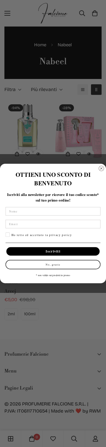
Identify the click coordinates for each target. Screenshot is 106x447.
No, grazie (53, 264)
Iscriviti (53, 251)
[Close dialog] (101, 168)
